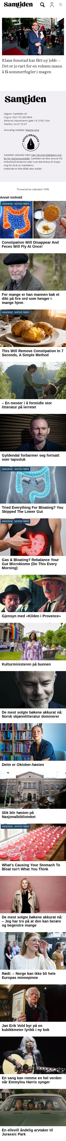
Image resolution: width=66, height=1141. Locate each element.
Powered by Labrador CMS (33, 189)
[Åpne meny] (58, 4)
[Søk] (42, 5)
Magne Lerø (32, 130)
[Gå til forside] (17, 4)
